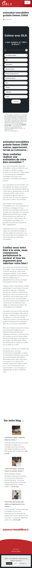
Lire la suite (15, 486)
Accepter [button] (9, 563)
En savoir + (23, 563)
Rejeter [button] (15, 563)
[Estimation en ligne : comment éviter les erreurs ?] (16, 430)
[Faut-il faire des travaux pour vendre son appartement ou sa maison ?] (16, 494)
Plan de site (16, 549)
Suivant (16, 101)
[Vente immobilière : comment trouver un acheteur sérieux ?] (16, 461)
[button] (27, 2)
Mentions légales (16, 551)
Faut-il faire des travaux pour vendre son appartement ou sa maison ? (15, 504)
